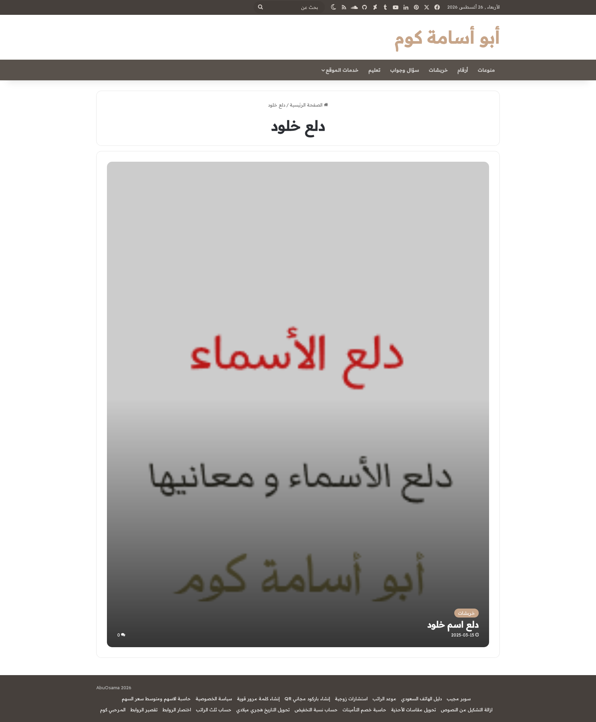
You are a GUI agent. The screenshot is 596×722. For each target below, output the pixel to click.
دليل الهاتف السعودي (421, 698)
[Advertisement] (298, 213)
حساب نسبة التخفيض (316, 709)
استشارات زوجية (351, 698)
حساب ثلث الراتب (213, 709)
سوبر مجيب (459, 698)
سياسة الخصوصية (214, 698)
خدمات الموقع (342, 70)
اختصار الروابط (176, 709)
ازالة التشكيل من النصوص (467, 709)
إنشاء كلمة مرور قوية (258, 698)
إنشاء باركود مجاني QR (307, 698)
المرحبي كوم (113, 709)
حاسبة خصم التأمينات (364, 709)
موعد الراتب (384, 698)
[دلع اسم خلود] (298, 456)
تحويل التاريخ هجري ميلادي (263, 709)
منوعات (486, 70)
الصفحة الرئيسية (307, 105)
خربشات (438, 70)
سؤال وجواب (404, 70)
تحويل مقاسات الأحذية (413, 709)
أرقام (462, 70)
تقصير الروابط (144, 709)
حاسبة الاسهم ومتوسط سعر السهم (156, 698)
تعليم (374, 70)
